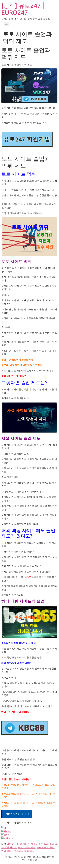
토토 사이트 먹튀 (26, 847)
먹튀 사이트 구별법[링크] (14, 376)
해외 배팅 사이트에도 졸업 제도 (17, 850)
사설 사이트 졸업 (39, 843)
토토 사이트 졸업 (45, 847)
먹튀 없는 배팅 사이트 (18, 843)
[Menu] (6, 24)
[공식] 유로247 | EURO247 (22, 9)
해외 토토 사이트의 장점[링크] (17, 711)
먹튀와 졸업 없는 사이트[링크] (17, 779)
